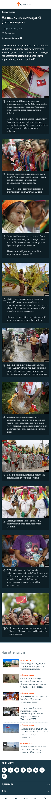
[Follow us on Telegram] (23, 770)
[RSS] (35, 770)
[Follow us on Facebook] (4, 770)
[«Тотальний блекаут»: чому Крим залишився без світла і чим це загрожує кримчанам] (11, 728)
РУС (35, 799)
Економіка (25, 660)
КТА (26, 799)
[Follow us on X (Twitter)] (10, 770)
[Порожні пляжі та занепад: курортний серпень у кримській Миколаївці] (11, 746)
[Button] (9, 34)
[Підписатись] (4, 776)
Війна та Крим (27, 676)
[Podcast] (42, 770)
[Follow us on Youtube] (16, 770)
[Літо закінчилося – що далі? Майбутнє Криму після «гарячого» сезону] (11, 696)
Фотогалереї (9, 12)
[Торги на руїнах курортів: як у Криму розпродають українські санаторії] (11, 663)
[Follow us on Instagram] (29, 770)
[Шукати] (45, 798)
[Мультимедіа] (16, 798)
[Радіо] (6, 798)
